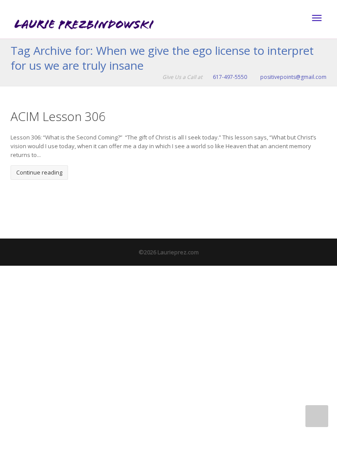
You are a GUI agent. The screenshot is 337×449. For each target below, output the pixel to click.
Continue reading (39, 172)
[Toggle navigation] (316, 18)
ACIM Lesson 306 (58, 116)
